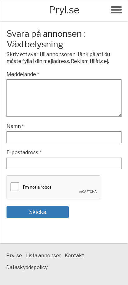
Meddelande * (23, 74)
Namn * (15, 126)
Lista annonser (43, 256)
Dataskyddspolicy (27, 267)
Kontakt (74, 256)
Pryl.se (64, 10)
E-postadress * (24, 152)
